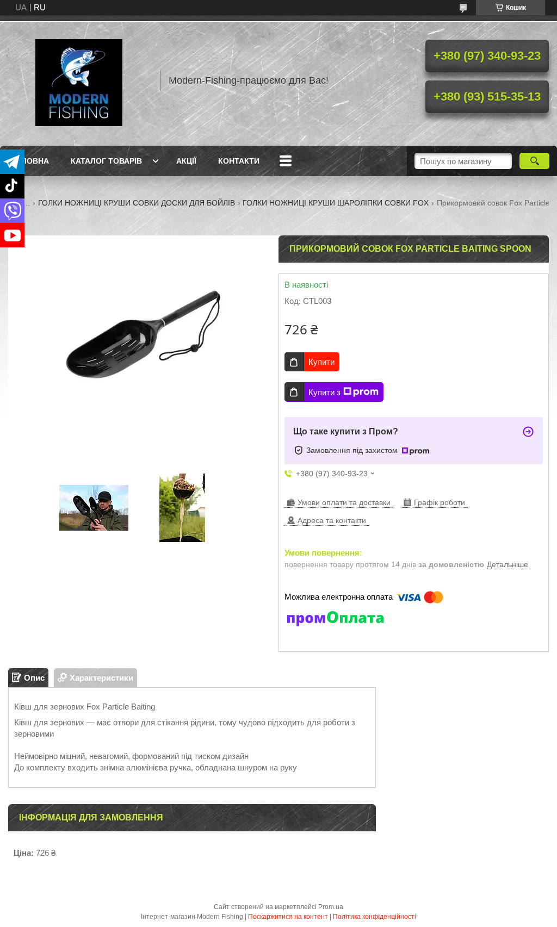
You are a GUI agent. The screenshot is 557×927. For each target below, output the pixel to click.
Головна (30, 161)
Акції (186, 161)
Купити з (324, 392)
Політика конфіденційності (374, 916)
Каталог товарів (106, 161)
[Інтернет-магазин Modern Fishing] (79, 80)
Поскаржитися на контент (288, 916)
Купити (321, 361)
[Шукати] (534, 161)
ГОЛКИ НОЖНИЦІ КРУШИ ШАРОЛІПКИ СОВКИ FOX (336, 202)
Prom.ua (330, 907)
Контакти (238, 161)
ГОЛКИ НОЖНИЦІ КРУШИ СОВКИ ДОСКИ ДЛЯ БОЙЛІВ (136, 202)
